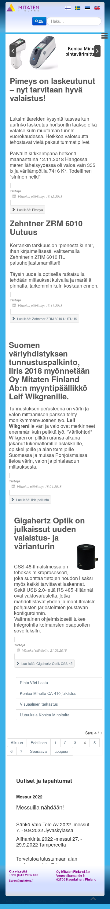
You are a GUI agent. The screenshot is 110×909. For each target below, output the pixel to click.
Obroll (23, 906)
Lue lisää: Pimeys (29, 209)
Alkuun (17, 742)
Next (97, 51)
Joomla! (53, 900)
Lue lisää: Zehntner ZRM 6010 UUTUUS (46, 318)
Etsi (41, 21)
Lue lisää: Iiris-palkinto (32, 499)
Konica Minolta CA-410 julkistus (48, 693)
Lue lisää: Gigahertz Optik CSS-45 (46, 663)
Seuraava (38, 751)
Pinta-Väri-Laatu (34, 682)
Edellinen (39, 742)
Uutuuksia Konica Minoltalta (44, 715)
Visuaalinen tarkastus (39, 704)
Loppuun (61, 751)
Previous (12, 51)
